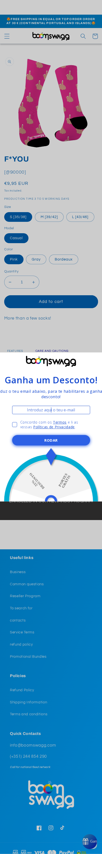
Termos (60, 422)
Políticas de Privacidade (54, 427)
